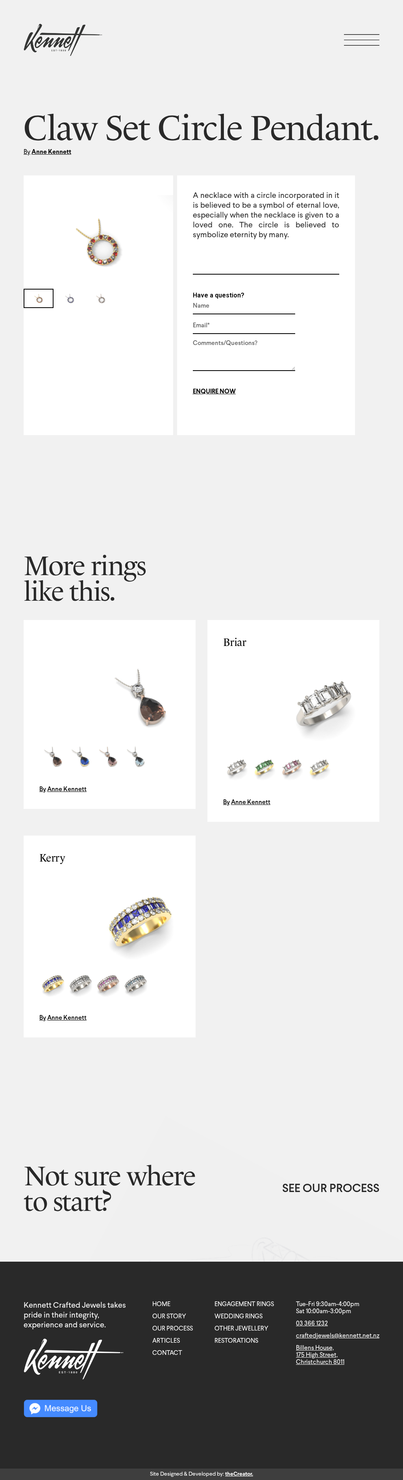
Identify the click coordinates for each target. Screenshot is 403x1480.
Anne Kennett (51, 152)
